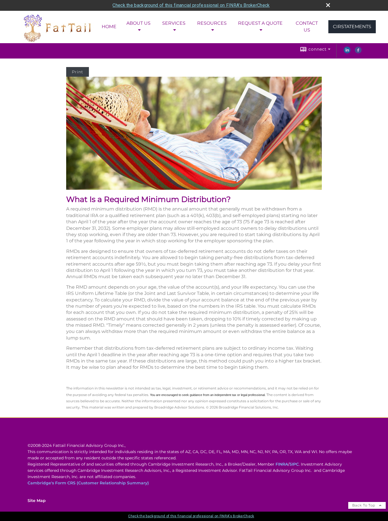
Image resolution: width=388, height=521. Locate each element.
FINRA (282, 464)
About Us (138, 23)
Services (173, 23)
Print (77, 71)
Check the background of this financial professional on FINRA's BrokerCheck (191, 5)
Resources (212, 23)
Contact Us (307, 26)
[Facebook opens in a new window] (358, 52)
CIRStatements (352, 26)
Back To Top (364, 505)
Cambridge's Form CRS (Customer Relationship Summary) (88, 482)
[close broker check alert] (328, 5)
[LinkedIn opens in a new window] (347, 52)
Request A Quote (260, 23)
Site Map (37, 500)
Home (109, 26)
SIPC (294, 464)
